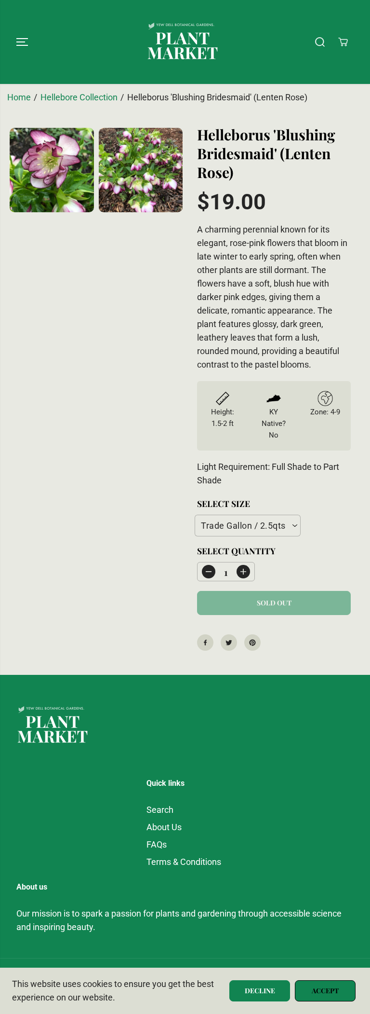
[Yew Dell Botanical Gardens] (182, 42)
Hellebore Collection (79, 97)
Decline (260, 990)
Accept (325, 990)
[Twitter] (229, 642)
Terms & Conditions (183, 862)
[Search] (319, 42)
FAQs (156, 845)
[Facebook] (205, 642)
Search (159, 810)
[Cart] (343, 42)
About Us (164, 827)
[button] (22, 42)
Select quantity (236, 550)
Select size (223, 503)
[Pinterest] (252, 642)
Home (19, 97)
